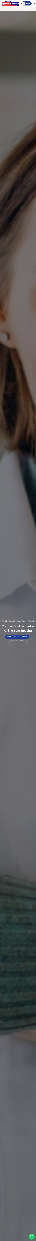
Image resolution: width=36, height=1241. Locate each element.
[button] (32, 1237)
